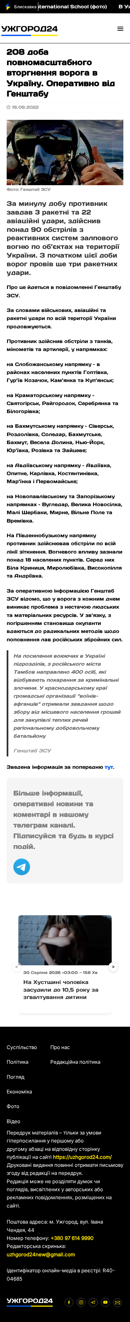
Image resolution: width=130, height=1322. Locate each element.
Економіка (19, 1091)
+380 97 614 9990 (72, 1238)
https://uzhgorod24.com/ (82, 1157)
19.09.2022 (25, 107)
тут (109, 767)
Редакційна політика (75, 1062)
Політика (17, 1062)
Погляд (15, 1077)
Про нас (60, 1047)
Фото (13, 1106)
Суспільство (22, 1047)
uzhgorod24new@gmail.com (41, 1254)
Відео (13, 1121)
